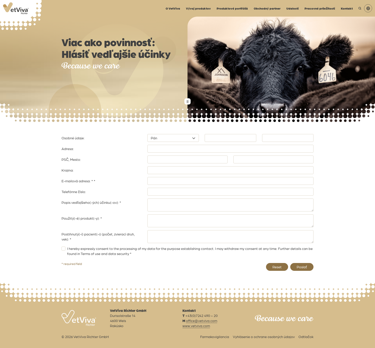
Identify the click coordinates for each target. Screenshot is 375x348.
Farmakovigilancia (214, 337)
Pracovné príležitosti (319, 8)
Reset (277, 267)
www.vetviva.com (196, 326)
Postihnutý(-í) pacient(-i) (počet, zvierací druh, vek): (98, 236)
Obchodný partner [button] (267, 8)
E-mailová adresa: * (78, 181)
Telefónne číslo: (74, 192)
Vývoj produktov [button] (198, 8)
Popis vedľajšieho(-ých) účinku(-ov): (91, 202)
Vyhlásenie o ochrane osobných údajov (264, 337)
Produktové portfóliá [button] (232, 8)
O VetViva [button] (173, 8)
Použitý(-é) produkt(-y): (82, 218)
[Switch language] (368, 8)
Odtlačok (305, 337)
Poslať (302, 267)
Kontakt (347, 8)
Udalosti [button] (292, 8)
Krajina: (68, 170)
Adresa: (68, 149)
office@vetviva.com (201, 320)
